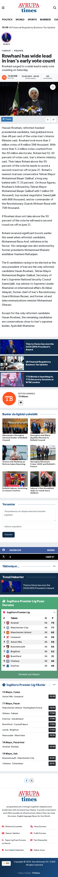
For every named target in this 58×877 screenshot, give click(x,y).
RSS (7, 863)
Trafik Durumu (40, 833)
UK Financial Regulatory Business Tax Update (28, 27)
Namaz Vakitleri (13, 833)
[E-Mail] (20, 402)
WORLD (20, 19)
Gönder (8, 534)
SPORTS (32, 19)
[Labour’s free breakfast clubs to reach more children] (43, 479)
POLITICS (7, 19)
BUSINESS (45, 19)
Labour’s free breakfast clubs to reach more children (42, 490)
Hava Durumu (40, 826)
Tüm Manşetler (40, 840)
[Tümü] (54, 566)
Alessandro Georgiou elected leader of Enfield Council (14, 437)
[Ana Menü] (3, 8)
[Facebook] (26, 780)
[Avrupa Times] (28, 8)
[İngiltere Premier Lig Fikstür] (54, 685)
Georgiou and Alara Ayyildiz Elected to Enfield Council (40, 437)
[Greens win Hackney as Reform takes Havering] (15, 452)
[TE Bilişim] (9, 398)
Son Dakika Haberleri (14, 850)
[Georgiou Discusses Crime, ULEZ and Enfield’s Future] (43, 452)
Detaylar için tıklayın (29, 674)
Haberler (6, 51)
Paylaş (8, 119)
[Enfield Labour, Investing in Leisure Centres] (15, 479)
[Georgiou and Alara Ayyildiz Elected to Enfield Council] (43, 426)
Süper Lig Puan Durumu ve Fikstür (14, 841)
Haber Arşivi (39, 850)
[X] (31, 780)
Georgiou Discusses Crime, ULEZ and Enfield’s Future (42, 464)
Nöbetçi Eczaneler (13, 826)
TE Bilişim (23, 396)
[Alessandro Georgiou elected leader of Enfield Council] (15, 426)
